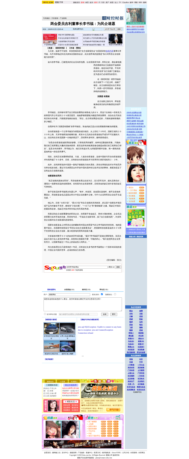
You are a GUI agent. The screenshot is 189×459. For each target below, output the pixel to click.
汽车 (103, 2)
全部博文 (141, 453)
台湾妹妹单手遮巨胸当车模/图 (94, 41)
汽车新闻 (54, 18)
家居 (111, 2)
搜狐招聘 (73, 453)
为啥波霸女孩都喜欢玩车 (136, 32)
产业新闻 (63, 18)
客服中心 (89, 453)
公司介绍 (125, 453)
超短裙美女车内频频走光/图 (93, 35)
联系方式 (97, 453)
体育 (87, 2)
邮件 (131, 2)
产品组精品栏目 (50, 45)
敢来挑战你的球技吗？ (70, 396)
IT (99, 2)
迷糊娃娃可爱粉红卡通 (136, 229)
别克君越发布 (132, 124)
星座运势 (66, 405)
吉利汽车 (109, 51)
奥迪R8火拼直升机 (51, 354)
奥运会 (137, 118)
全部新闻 (133, 453)
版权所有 (116, 455)
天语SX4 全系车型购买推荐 (68, 45)
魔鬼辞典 (75, 408)
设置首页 (47, 453)
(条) (69, 290)
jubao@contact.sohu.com (103, 458)
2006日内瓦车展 (132, 129)
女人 (116, 2)
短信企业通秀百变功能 (70, 388)
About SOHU (116, 453)
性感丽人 (74, 382)
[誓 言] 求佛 (48, 391)
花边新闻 (66, 408)
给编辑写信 (137, 392)
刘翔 (140, 129)
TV (120, 2)
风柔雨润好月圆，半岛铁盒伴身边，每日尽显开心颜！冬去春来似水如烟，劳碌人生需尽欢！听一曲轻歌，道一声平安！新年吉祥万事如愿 (102, 405)
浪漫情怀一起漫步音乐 (70, 391)
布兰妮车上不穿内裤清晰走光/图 (95, 38)
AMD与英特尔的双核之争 (136, 126)
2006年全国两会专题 (134, 112)
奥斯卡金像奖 (132, 121)
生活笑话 (75, 410)
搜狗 (145, 2)
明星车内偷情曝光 (115, 45)
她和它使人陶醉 (67, 354)
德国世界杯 (131, 118)
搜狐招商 (140, 237)
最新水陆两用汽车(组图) (135, 29)
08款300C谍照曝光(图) (66, 35)
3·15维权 (140, 135)
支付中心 (65, 453)
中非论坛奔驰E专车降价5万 (68, 38)
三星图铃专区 (52, 385)
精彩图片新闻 (51, 320)
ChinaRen (125, 2)
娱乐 (91, 2)
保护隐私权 (106, 453)
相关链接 (49, 359)
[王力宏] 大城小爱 (49, 393)
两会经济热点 (132, 135)
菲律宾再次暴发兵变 (134, 115)
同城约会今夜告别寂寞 (70, 393)
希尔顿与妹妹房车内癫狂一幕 (94, 45)
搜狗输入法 (56, 453)
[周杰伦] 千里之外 (49, 388)
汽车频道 (46, 18)
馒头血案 (140, 121)
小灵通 (62, 382)
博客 (136, 2)
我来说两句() (78, 29)
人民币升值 (131, 137)
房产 (107, 2)
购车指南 (140, 124)
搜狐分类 (132, 237)
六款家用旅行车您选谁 (66, 41)
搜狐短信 (50, 382)
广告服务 (81, 453)
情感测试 (66, 410)
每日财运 (75, 405)
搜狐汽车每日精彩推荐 (89, 320)
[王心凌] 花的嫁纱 (49, 396)
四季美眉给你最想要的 (136, 233)
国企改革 (138, 137)
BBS (140, 2)
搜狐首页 (76, 2)
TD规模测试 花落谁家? (135, 132)
